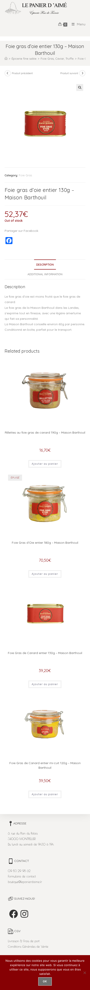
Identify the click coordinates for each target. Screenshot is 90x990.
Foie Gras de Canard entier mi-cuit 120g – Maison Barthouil (45, 765)
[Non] (84, 972)
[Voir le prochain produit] (82, 73)
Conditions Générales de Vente (28, 946)
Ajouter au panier (45, 463)
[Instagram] (24, 914)
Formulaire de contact (22, 876)
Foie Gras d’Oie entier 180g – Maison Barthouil (45, 543)
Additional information (45, 274)
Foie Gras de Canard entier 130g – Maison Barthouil (45, 653)
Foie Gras (25, 175)
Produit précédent (22, 73)
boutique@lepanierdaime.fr (25, 882)
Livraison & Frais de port (24, 941)
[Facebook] (13, 914)
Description (45, 264)
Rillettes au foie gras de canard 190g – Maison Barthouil (45, 432)
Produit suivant (69, 73)
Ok (45, 981)
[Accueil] (6, 58)
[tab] (45, 265)
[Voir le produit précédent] (8, 73)
